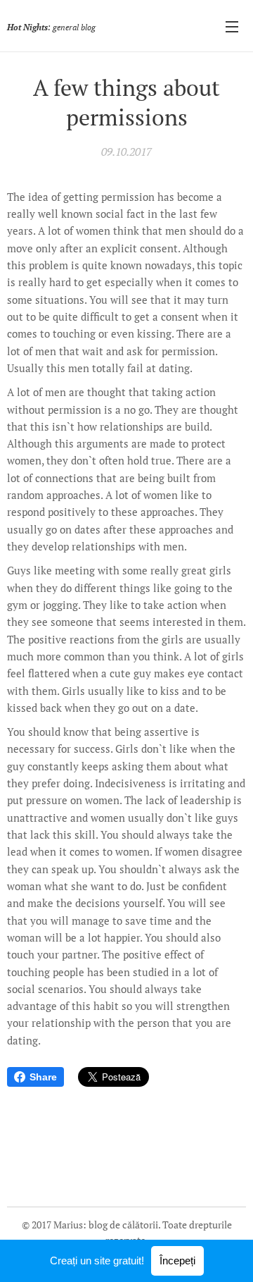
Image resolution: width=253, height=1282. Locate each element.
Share (43, 1077)
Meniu (232, 26)
